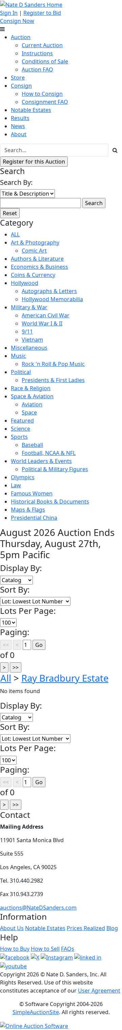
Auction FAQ (37, 69)
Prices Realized (86, 928)
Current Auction (42, 45)
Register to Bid (42, 13)
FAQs (67, 948)
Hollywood (24, 283)
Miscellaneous (29, 347)
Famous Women (32, 493)
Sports (19, 436)
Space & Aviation (32, 396)
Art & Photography (35, 242)
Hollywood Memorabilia (52, 299)
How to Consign (42, 93)
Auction (20, 37)
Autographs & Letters (49, 291)
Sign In (9, 13)
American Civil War (45, 315)
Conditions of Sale (45, 61)
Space (29, 412)
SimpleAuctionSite (36, 1012)
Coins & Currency (33, 275)
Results (20, 118)
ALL (15, 234)
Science (20, 428)
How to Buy (14, 948)
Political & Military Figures (55, 469)
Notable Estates (31, 110)
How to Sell (45, 948)
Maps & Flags (28, 509)
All (5, 678)
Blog (112, 928)
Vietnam (32, 339)
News (18, 126)
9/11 (27, 331)
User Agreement (99, 990)
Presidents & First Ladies (53, 380)
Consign (21, 85)
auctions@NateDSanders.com (38, 907)
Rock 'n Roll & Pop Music (53, 364)
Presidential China (34, 517)
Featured (22, 420)
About (18, 134)
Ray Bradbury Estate (64, 678)
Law (16, 485)
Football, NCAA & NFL (49, 453)
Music (18, 356)
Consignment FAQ (45, 102)
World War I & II (42, 323)
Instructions (37, 53)
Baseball (32, 445)
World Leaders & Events (41, 461)
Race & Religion (30, 388)
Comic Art (34, 250)
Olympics (23, 477)
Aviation (32, 404)
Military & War (29, 307)
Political (21, 372)
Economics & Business (39, 266)
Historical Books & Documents (50, 501)
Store (18, 77)
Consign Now (17, 21)
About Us (12, 928)
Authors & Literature (37, 258)
